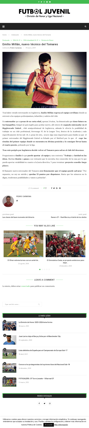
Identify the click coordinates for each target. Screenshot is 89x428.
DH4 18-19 (16, 40)
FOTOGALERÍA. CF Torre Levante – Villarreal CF (36, 379)
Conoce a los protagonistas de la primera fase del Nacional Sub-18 (44, 364)
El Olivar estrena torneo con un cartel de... (23, 260)
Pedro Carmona (16, 48)
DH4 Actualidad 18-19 (30, 40)
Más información (61, 425)
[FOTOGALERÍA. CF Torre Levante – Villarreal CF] (9, 382)
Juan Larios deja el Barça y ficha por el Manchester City (39, 336)
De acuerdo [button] (48, 425)
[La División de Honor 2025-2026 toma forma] (9, 326)
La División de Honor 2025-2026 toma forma (35, 322)
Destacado (15, 35)
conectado (25, 286)
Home (4, 35)
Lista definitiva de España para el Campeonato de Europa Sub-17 (43, 350)
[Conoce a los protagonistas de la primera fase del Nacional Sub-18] (9, 368)
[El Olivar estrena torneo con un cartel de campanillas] (23, 244)
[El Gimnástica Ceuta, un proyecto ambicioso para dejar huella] (65, 244)
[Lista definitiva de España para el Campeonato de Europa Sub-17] (9, 354)
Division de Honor (47, 40)
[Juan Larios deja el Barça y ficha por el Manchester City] (9, 340)
